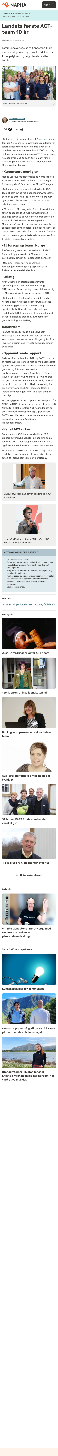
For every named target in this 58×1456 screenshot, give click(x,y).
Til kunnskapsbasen (31, 875)
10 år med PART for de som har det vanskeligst (24, 821)
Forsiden (6, 13)
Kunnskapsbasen (20, 13)
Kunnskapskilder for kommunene (23, 988)
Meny (47, 4)
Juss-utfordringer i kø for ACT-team (25, 653)
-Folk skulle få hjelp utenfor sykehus (26, 862)
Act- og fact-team (45, 604)
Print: (17, 129)
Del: (6, 129)
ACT (13, 143)
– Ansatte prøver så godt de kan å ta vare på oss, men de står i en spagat (28, 1030)
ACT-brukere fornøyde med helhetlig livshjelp (26, 777)
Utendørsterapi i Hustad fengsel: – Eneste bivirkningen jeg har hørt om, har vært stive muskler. (28, 1075)
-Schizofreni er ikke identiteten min (25, 692)
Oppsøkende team (23, 604)
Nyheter (7, 604)
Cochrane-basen (45, 139)
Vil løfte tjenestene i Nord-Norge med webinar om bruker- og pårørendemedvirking (26, 932)
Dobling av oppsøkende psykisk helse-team (26, 734)
